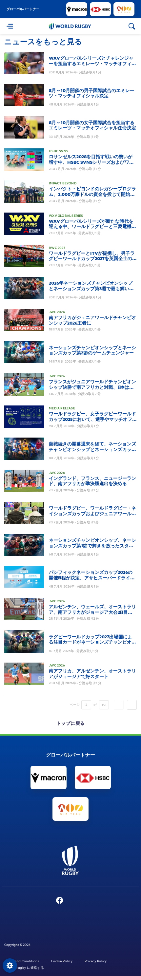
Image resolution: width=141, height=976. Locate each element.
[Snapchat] (98, 901)
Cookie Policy (62, 961)
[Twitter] (46, 901)
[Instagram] (86, 901)
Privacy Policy (96, 961)
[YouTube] (73, 901)
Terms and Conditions (22, 961)
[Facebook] (59, 901)
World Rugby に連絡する (24, 968)
